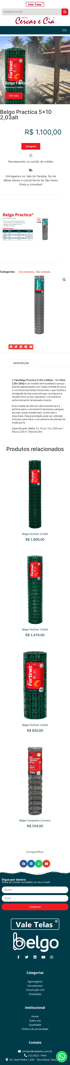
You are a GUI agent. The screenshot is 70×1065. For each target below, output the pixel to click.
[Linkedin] (35, 957)
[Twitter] (26, 957)
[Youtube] (43, 957)
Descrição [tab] (21, 363)
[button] (4, 70)
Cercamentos (26, 272)
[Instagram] (51, 957)
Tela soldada (43, 272)
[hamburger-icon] (64, 30)
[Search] (65, 12)
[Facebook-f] (18, 957)
